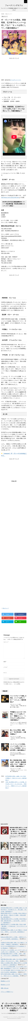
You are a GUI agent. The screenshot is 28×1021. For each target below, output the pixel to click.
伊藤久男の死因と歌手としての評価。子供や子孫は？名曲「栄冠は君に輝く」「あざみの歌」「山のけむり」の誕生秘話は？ (14, 920)
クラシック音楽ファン (7, 991)
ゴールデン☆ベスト (15, 80)
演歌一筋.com (4, 988)
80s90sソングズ (5, 981)
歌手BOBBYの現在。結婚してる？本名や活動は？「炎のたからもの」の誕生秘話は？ (15, 778)
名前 (5, 661)
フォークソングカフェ (14, 5)
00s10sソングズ (5, 984)
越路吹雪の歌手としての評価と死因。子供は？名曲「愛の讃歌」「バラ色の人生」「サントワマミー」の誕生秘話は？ (14, 926)
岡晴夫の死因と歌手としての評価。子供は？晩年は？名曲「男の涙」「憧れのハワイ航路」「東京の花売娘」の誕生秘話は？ (14, 915)
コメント (6, 642)
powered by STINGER (16, 1018)
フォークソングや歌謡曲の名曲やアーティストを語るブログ (14, 1013)
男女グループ (6, 608)
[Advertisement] (14, 68)
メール (5, 667)
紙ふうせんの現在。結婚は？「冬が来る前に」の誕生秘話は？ (18, 732)
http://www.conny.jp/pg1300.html (10, 197)
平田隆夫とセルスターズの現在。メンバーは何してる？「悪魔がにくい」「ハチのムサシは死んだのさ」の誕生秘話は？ (18, 716)
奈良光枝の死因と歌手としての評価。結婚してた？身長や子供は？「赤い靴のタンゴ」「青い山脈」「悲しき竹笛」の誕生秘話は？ (14, 909)
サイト (5, 672)
